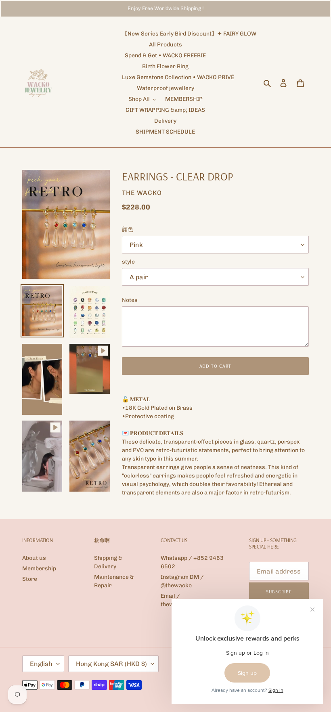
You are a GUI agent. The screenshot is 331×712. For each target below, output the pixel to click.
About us (34, 558)
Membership (39, 568)
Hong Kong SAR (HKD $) (111, 664)
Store (29, 579)
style (128, 261)
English (41, 664)
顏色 (127, 229)
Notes (130, 300)
